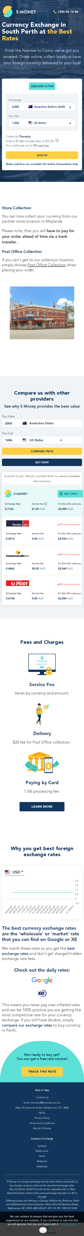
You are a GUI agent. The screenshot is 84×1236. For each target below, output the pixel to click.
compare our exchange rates (27, 1025)
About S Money (42, 1128)
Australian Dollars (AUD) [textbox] (49, 106)
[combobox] (50, 107)
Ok (43, 1230)
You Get (14, 116)
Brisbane (42, 1161)
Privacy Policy (42, 1118)
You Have (8, 416)
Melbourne (42, 1151)
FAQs (42, 1113)
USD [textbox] (16, 871)
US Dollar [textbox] (40, 123)
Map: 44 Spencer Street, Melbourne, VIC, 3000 (42, 1108)
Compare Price (42, 451)
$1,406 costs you (69, 503)
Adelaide (42, 1166)
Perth (42, 1156)
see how (43, 145)
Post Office (41, 69)
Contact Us (42, 1097)
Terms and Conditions (42, 1123)
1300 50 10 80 (68, 12)
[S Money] (19, 11)
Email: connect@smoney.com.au (42, 1102)
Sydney (42, 1146)
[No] (79, 1224)
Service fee (38, 503)
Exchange (15, 100)
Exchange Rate (13, 503)
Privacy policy (68, 1224)
